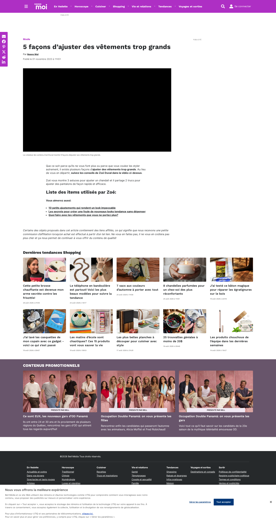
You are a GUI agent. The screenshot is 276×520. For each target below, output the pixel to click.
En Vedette (61, 6)
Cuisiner (100, 6)
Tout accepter (223, 502)
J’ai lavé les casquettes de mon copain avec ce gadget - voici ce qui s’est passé (43, 341)
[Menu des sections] (26, 6)
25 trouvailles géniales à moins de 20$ (180, 339)
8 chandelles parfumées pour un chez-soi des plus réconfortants (184, 289)
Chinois (65, 475)
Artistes (31, 483)
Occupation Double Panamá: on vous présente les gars (214, 418)
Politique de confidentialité (232, 471)
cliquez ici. (87, 513)
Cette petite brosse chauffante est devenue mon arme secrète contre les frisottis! (43, 291)
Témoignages (139, 475)
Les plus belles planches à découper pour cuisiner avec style (137, 341)
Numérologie (68, 479)
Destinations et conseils (203, 471)
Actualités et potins (37, 471)
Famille (135, 483)
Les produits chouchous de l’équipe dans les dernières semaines (229, 341)
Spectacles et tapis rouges (41, 479)
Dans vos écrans (35, 475)
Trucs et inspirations (107, 475)
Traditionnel (68, 471)
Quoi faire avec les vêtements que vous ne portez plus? (83, 215)
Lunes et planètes (71, 483)
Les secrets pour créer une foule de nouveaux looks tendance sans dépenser (97, 211)
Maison (170, 483)
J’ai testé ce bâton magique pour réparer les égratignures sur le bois (231, 289)
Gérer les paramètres (200, 502)
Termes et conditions (230, 479)
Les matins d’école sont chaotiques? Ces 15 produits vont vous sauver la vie (90, 341)
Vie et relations (141, 6)
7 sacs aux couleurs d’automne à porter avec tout (137, 287)
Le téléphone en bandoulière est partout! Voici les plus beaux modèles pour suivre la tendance (91, 291)
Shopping (119, 6)
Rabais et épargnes (176, 475)
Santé (135, 471)
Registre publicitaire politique (234, 475)
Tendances (165, 6)
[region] (138, 502)
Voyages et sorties (190, 6)
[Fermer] (270, 501)
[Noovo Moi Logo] (40, 6)
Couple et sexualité (142, 479)
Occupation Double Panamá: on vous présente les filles (136, 418)
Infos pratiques (174, 479)
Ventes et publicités (229, 483)
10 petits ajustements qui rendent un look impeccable (82, 207)
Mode (26, 39)
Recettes (101, 471)
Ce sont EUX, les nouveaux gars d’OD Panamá (55, 416)
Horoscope (81, 6)
